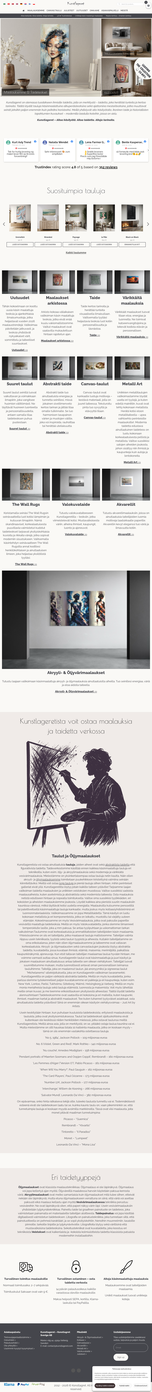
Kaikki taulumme (76, 252)
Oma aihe (94, 10)
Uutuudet (82, 10)
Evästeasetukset (141, 1386)
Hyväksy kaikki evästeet (105, 1386)
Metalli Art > (82, 1348)
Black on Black (132, 237)
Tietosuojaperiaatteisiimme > (17, 1337)
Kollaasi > (81, 1340)
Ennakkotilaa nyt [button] (132, 244)
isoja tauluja (66, 883)
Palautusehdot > (11, 1343)
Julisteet (69, 10)
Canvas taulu (54, 10)
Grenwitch (20, 237)
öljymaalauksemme (48, 879)
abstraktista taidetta (117, 864)
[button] (3, 150)
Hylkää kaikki (124, 1386)
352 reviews (108, 167)
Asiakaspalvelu (110, 10)
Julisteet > (82, 1354)
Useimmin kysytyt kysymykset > (19, 1348)
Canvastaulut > (84, 1343)
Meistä (124, 10)
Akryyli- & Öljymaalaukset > (90, 1337)
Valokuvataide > (84, 1351)
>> (20, 350)
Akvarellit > (82, 1345)
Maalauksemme (36, 10)
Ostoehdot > (10, 1340)
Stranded (48, 237)
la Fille (104, 237)
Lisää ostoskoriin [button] (20, 244)
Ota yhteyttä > (10, 1345)
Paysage (76, 237)
